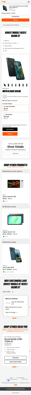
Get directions (15, 16)
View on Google (11, 312)
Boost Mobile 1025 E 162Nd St (11, 25)
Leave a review (7, 291)
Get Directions (10, 129)
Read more (15, 153)
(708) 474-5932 (11, 349)
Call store (15, 20)
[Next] (30, 307)
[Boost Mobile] (4, 2)
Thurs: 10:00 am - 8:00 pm (12, 43)
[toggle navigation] (28, 2)
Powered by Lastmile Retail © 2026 (15, 388)
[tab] (15, 393)
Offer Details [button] (15, 392)
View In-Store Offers (15, 362)
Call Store (10, 133)
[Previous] (1, 307)
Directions (16, 357)
